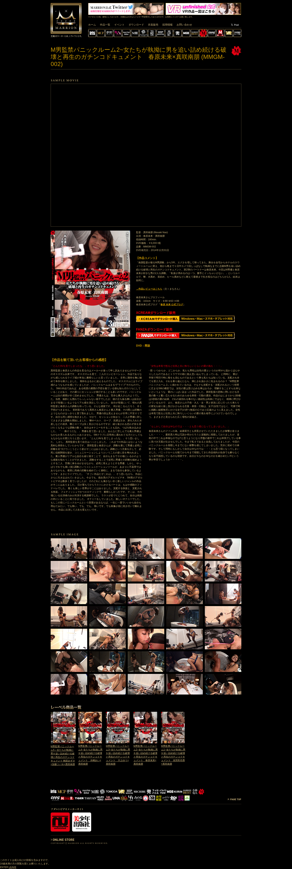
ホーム (92, 24)
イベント (119, 24)
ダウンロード (136, 24)
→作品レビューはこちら (149, 288)
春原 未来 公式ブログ (172, 304)
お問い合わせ (184, 24)
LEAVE (12, 867)
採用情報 (167, 24)
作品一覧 (105, 24)
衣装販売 (153, 24)
